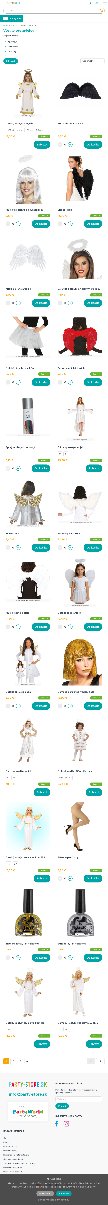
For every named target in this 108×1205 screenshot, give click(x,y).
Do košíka (93, 144)
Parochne (13, 46)
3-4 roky (40, 130)
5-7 (15, 864)
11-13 (9, 864)
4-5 (75, 777)
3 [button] (20, 1061)
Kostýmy (12, 42)
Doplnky (12, 51)
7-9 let (29, 130)
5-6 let (20, 130)
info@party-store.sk (28, 1094)
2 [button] (13, 1061)
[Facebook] (56, 1123)
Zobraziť (42, 144)
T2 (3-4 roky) (64, 777)
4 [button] (27, 1061)
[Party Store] (13, 3)
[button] (91, 4)
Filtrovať (10, 61)
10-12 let (10, 130)
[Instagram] (66, 1123)
